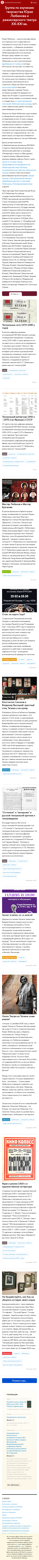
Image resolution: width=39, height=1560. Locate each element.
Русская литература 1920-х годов (13, 1258)
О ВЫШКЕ (6, 1498)
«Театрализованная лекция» (20, 178)
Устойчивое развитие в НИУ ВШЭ (12, 1507)
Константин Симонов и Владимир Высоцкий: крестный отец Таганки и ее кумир (18, 705)
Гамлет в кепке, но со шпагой (17, 914)
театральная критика (9, 876)
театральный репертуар (10, 465)
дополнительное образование (12, 1365)
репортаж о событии (21, 374)
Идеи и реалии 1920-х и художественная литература (17, 1185)
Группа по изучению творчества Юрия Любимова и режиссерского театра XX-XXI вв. (19, 15)
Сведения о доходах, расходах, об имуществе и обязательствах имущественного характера (16, 1527)
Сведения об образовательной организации (15, 1531)
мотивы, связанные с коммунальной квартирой (16, 1254)
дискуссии (12, 454)
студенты (29, 659)
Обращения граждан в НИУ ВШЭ (12, 1518)
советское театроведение (11, 872)
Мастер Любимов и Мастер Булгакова (16, 505)
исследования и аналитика (17, 370)
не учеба (21, 659)
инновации (6, 378)
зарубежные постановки (11, 64)
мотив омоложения (9, 1250)
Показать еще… (19, 1380)
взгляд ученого (7, 374)
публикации (15, 770)
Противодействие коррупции (11, 1523)
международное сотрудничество (13, 461)
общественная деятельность (12, 575)
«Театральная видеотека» (22, 184)
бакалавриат (31, 663)
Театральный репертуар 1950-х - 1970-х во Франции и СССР (18, 418)
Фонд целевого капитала (9, 1520)
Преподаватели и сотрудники (11, 1509)
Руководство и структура (9, 1504)
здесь (16, 1544)
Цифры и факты (6, 1501)
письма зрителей (8, 87)
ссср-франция (30, 461)
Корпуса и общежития (9, 1512)
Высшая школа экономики (13, 2)
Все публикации (13, 1485)
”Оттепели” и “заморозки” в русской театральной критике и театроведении (18, 815)
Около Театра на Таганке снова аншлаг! (18, 1018)
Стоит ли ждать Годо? (13, 614)
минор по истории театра (12, 161)
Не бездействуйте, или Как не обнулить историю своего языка (18, 1298)
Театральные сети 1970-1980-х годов (18, 326)
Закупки (4, 1515)
